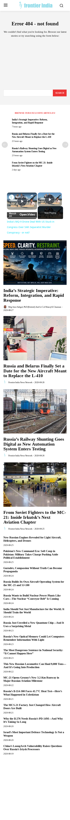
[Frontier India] (36, 5)
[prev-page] (5, 145)
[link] (11, 197)
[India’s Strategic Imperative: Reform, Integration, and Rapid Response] (35, 262)
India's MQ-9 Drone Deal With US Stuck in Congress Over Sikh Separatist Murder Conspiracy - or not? (22, 197)
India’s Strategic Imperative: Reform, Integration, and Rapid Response (33, 295)
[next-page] (65, 145)
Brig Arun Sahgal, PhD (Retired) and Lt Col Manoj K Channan (34, 307)
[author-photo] (5, 307)
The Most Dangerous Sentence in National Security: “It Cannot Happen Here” (33, 652)
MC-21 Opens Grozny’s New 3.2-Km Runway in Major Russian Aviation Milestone (31, 679)
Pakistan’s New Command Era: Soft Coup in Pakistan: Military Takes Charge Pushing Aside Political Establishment (30, 554)
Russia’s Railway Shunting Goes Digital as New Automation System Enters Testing (33, 444)
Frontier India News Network (20, 382)
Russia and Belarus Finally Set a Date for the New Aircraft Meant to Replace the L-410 (35, 371)
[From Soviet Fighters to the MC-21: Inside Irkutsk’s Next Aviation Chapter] (35, 484)
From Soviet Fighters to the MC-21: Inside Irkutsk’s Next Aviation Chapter (34, 517)
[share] (31, 195)
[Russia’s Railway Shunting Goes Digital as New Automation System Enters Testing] (35, 411)
